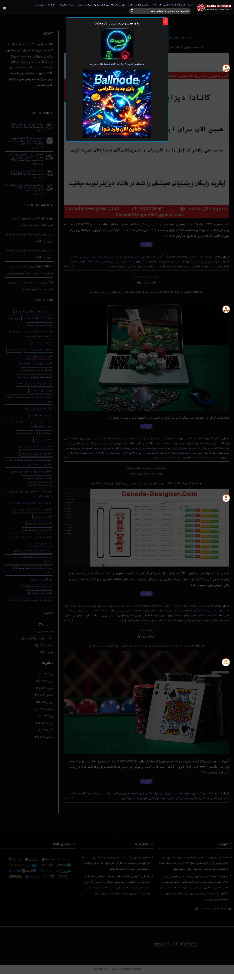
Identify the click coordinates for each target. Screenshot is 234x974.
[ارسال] (132, 11)
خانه (190, 5)
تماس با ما (40, 5)
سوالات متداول (84, 5)
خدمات (158, 5)
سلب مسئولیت (66, 5)
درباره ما (52, 5)
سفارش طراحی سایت (139, 5)
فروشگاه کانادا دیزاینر (174, 5)
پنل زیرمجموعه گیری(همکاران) (109, 5)
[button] (4, 7)
